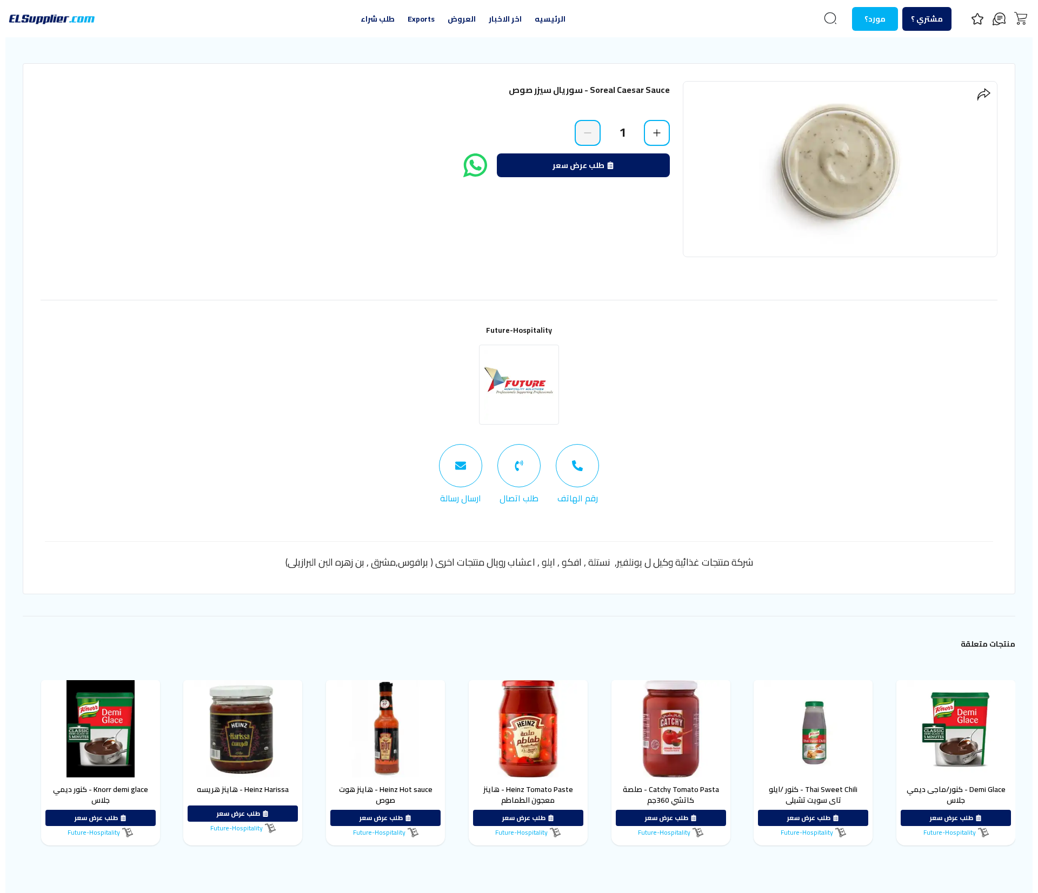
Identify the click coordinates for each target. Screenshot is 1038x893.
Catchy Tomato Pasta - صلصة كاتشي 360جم (671, 794)
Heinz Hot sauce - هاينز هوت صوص (385, 794)
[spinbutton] (622, 132)
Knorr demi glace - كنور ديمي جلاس (100, 794)
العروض (462, 19)
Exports (421, 19)
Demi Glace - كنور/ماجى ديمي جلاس (956, 794)
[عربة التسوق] (1020, 18)
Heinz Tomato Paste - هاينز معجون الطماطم (528, 794)
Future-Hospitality (519, 330)
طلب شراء (378, 19)
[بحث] (830, 18)
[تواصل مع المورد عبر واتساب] (475, 165)
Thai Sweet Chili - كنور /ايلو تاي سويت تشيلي (813, 794)
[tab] (577, 474)
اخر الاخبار (505, 19)
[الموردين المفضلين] (977, 19)
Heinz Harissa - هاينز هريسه (243, 789)
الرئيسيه (550, 19)
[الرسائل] (999, 19)
